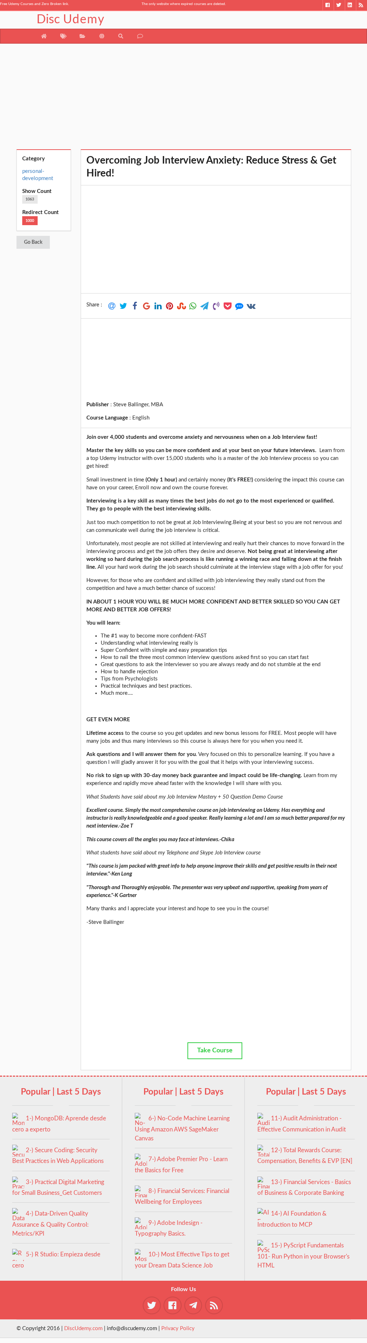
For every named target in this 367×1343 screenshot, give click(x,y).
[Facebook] (328, 5)
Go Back (33, 242)
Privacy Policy (178, 1328)
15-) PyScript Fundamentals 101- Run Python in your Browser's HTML (303, 1255)
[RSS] (361, 5)
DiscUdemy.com (83, 1328)
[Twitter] (339, 5)
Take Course (215, 1050)
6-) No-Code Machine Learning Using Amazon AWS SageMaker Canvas (182, 1128)
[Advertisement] (183, 99)
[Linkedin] (350, 5)
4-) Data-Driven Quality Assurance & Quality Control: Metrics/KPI (50, 1224)
